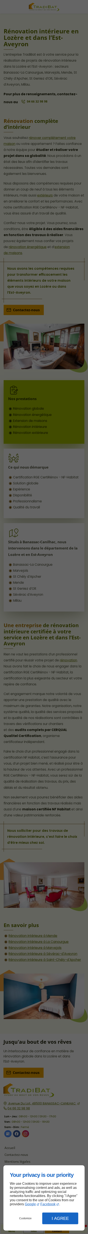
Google (30, 1204)
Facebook (48, 1204)
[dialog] (44, 1198)
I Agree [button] (60, 1218)
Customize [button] (25, 1218)
